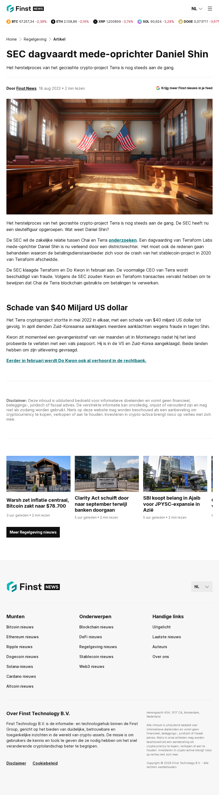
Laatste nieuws (166, 637)
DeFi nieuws (90, 637)
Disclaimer (16, 763)
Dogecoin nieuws (22, 656)
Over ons (160, 656)
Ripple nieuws (19, 646)
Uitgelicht (161, 627)
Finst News (26, 88)
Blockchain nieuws (96, 627)
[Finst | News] (25, 8)
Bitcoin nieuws (20, 627)
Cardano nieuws (21, 676)
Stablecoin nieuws (96, 656)
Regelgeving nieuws (98, 646)
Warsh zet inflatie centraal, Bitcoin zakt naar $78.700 (37, 503)
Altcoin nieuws (20, 686)
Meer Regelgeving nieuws (33, 532)
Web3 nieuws (91, 666)
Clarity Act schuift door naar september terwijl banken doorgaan (102, 504)
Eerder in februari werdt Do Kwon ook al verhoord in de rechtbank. (76, 360)
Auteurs (159, 646)
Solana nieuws (19, 666)
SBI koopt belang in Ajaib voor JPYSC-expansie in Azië (171, 504)
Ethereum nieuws (22, 637)
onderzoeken (123, 240)
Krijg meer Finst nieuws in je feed (187, 88)
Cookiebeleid (45, 763)
